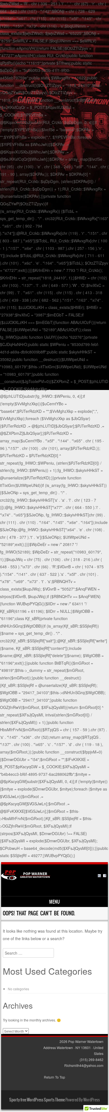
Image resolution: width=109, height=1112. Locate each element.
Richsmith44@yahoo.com (83, 1065)
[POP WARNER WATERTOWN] (53, 878)
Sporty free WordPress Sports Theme (37, 1100)
